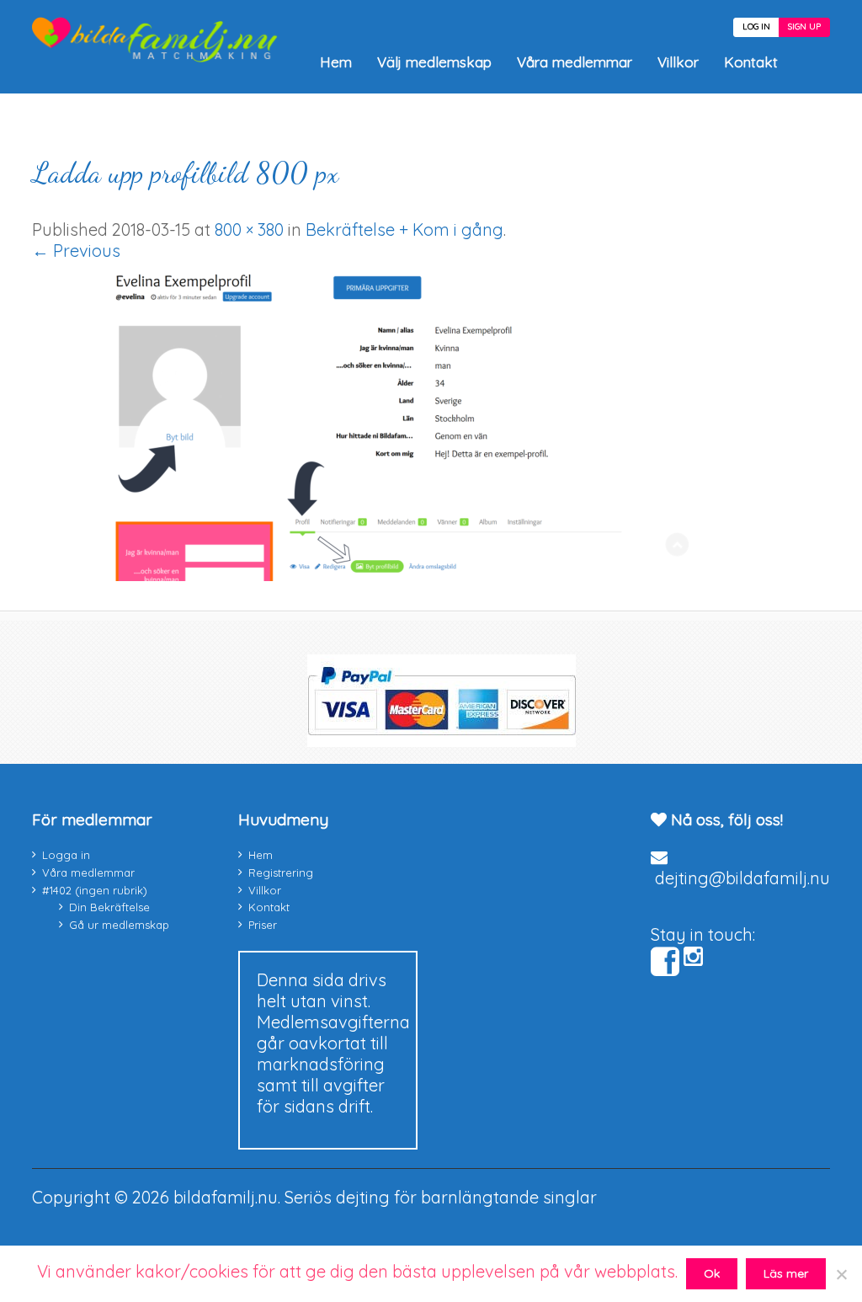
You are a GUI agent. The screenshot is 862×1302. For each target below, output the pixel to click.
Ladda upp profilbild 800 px (185, 173)
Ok (712, 1273)
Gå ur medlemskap (119, 924)
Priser (262, 924)
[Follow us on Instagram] (693, 956)
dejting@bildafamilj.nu (742, 877)
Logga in (66, 855)
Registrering (280, 872)
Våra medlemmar (574, 62)
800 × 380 (249, 229)
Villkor (678, 62)
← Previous (76, 250)
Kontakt (751, 62)
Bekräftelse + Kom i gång (404, 229)
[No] (841, 1274)
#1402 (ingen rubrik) (94, 890)
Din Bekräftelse (109, 907)
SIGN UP (804, 26)
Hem (336, 62)
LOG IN (756, 26)
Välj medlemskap (434, 62)
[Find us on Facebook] (665, 962)
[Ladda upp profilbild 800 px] (368, 574)
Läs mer (786, 1273)
